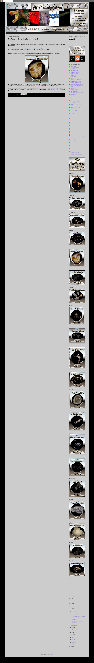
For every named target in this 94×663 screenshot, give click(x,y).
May (72, 635)
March (73, 639)
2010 (71, 644)
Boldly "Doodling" (74, 133)
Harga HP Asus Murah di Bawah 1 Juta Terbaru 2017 (77, 102)
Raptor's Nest (73, 66)
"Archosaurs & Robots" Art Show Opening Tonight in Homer (78, 137)
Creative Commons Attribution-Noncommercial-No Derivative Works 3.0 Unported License (77, 42)
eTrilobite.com (73, 75)
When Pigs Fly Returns (75, 142)
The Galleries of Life (22, 32)
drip (71, 97)
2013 (71, 605)
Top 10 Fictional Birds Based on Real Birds (78, 126)
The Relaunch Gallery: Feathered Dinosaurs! (76, 622)
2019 (71, 595)
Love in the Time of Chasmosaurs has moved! (77, 86)
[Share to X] (23, 94)
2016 (71, 600)
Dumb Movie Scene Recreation (76, 82)
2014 (71, 603)
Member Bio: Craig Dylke (75, 613)
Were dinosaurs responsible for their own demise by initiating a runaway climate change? (77, 115)
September (73, 629)
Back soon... (73, 95)
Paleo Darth (73, 78)
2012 (71, 606)
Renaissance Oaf (74, 110)
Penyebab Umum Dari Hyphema (76, 79)
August (73, 630)
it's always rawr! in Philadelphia (76, 154)
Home (8, 32)
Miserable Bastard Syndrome (75, 111)
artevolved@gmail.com (55, 89)
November (73, 611)
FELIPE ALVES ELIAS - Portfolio (77, 148)
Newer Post (10, 99)
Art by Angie (73, 139)
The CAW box (73, 135)
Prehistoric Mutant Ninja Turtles (76, 146)
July (72, 632)
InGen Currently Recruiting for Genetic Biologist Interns (77, 120)
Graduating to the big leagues (76, 614)
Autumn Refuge (73, 140)
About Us (14, 32)
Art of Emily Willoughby (75, 125)
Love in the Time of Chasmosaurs (77, 84)
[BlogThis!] (22, 94)
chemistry (72, 98)
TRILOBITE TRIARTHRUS (75, 152)
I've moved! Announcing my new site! (77, 123)
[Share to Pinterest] (26, 94)
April (72, 637)
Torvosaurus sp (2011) (74, 149)
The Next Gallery (32, 32)
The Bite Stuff (73, 619)
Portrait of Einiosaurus (74, 89)
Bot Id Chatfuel (73, 76)
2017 (71, 598)
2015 (71, 601)
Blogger (51, 654)
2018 (71, 596)
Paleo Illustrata (73, 94)
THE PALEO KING (74, 91)
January (73, 642)
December (73, 610)
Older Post (63, 99)
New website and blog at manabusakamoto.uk (75, 68)
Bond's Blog (73, 145)
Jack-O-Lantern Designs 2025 (75, 73)
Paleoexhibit (73, 113)
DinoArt (72, 88)
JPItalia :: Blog (73, 100)
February (73, 640)
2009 (71, 646)
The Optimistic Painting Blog (76, 107)
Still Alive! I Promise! (74, 143)
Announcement (13, 95)
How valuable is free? (75, 623)
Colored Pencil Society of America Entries (77, 129)
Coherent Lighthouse (74, 70)
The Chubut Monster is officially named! (77, 92)
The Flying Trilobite (74, 122)
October (73, 627)
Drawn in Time (73, 151)
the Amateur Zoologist (75, 72)
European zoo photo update (75, 105)
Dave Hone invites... (74, 625)
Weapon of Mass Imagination (76, 132)
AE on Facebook (41, 32)
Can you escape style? (75, 618)
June (72, 634)
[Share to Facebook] (25, 94)
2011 (71, 608)
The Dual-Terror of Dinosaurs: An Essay (78, 616)
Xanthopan (73, 129)
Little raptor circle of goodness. (76, 108)
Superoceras (73, 118)
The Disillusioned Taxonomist (76, 104)
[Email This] (21, 94)
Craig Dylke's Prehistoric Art (76, 81)
